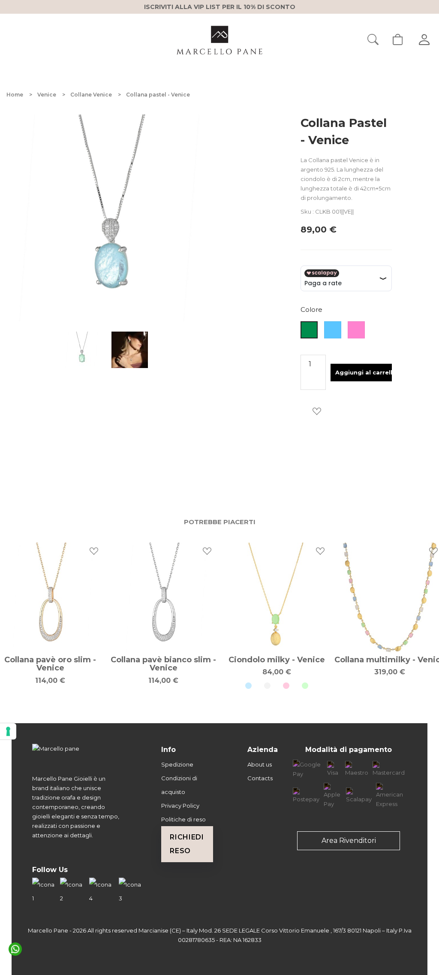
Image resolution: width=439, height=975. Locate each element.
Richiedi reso (187, 844)
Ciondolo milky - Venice (277, 659)
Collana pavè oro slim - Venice (50, 664)
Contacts (260, 778)
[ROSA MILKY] (286, 685)
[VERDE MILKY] (304, 685)
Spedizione (177, 764)
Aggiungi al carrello (363, 372)
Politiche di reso (183, 819)
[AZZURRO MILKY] (248, 685)
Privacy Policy (180, 805)
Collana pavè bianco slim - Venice (163, 664)
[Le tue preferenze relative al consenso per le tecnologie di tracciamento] (8, 731)
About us (259, 764)
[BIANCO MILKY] (267, 685)
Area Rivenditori (349, 840)
